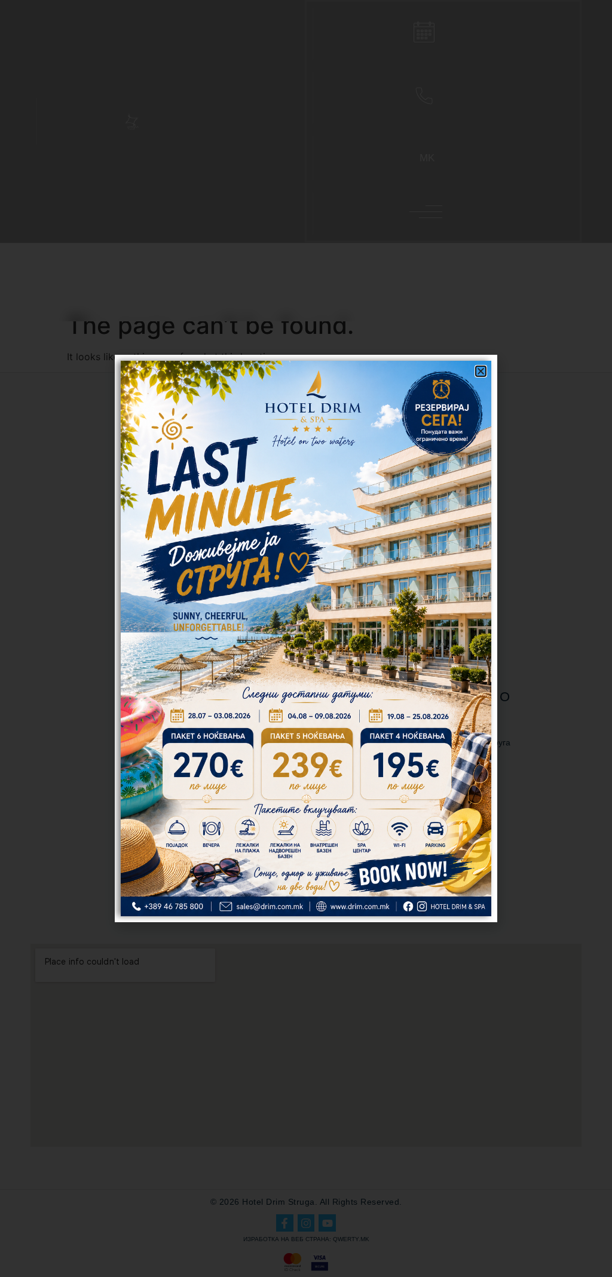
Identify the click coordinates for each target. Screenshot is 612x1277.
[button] (480, 371)
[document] (306, 638)
